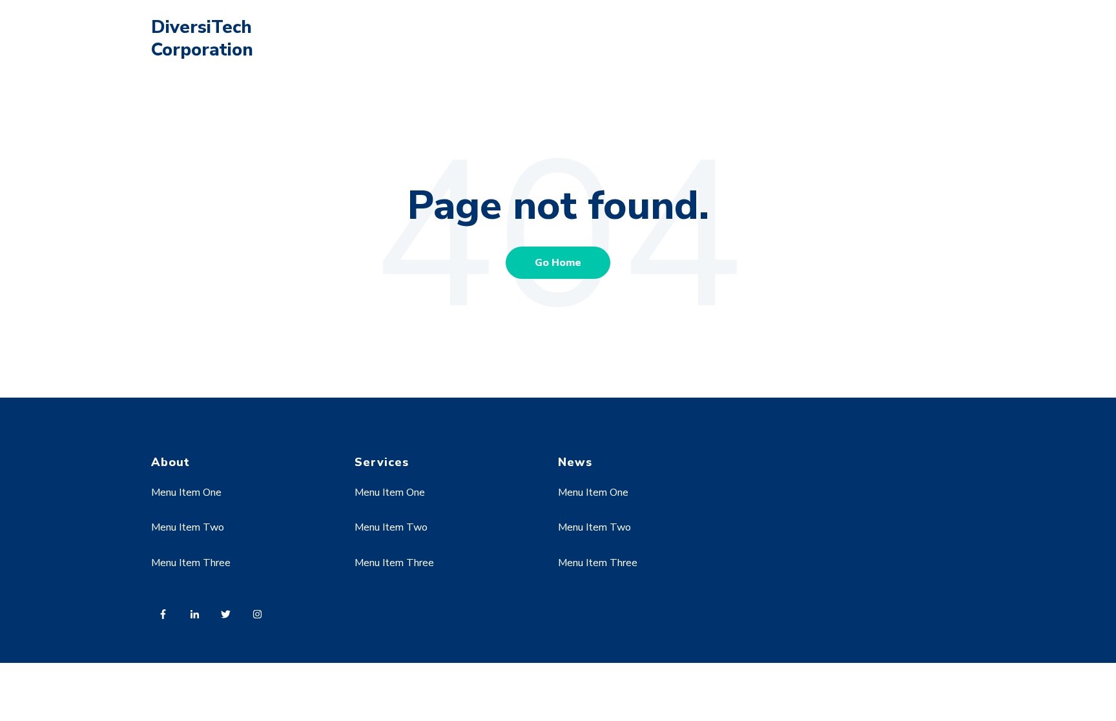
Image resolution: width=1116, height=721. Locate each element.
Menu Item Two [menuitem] (187, 527)
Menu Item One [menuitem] (186, 492)
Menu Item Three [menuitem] (191, 563)
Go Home (558, 263)
